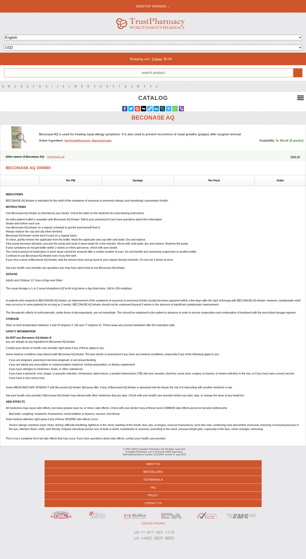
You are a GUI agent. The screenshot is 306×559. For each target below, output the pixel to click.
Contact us (153, 503)
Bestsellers (153, 471)
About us (153, 464)
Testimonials (153, 479)
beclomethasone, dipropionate (88, 140)
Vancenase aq (56, 156)
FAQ (153, 487)
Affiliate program (153, 523)
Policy (153, 495)
